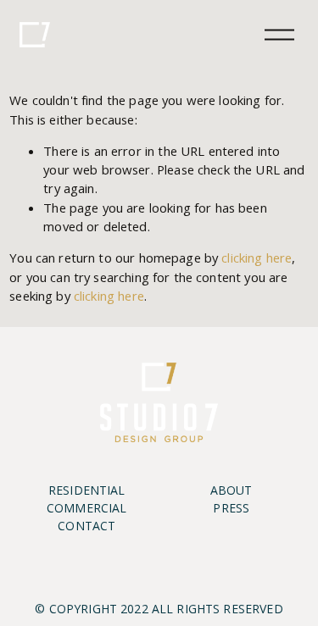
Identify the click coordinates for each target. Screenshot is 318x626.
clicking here (256, 257)
